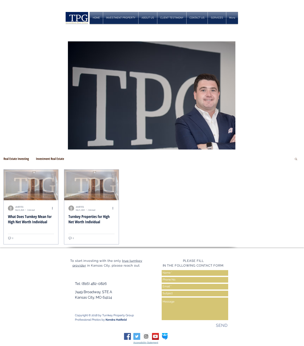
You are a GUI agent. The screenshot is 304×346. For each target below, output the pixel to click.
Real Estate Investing (16, 159)
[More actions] (53, 208)
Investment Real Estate (50, 159)
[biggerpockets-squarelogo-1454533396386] (164, 336)
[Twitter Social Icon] (136, 336)
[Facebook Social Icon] (127, 336)
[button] (296, 159)
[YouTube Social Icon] (155, 336)
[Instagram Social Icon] (146, 336)
